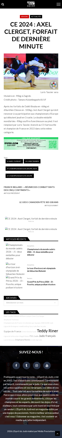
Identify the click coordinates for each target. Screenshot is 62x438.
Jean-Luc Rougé (38, 316)
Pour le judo (41, 326)
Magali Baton (24, 336)
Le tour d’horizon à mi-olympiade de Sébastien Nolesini (41, 269)
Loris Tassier (33, 161)
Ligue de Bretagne (11, 326)
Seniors (24, 17)
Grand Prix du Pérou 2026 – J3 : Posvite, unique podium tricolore (41, 283)
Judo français (47, 335)
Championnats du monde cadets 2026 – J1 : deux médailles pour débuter (41, 252)
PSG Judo (34, 336)
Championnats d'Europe (20, 176)
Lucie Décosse (9, 340)
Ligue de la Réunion (11, 336)
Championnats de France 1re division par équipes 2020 (24, 323)
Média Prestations (46, 431)
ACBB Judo (49, 323)
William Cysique (26, 316)
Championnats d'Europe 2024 (23, 168)
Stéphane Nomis (22, 339)
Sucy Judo (33, 326)
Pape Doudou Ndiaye (11, 316)
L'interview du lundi (29, 332)
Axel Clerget (15, 161)
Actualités (36, 17)
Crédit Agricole (36, 340)
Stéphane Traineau (11, 320)
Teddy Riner (47, 330)
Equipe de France (12, 331)
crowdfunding (24, 326)
